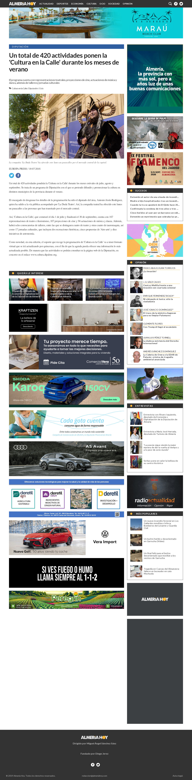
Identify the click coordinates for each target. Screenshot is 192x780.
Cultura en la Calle (19, 88)
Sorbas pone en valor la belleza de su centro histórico (161, 461)
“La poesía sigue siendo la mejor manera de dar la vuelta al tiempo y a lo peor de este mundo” (161, 447)
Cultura (92, 3)
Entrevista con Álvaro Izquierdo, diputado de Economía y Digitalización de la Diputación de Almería (160, 418)
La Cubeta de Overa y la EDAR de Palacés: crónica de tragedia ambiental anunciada (160, 357)
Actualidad (46, 3)
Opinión (127, 3)
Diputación (33, 88)
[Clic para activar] (170, 3)
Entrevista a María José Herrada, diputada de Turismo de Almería (160, 432)
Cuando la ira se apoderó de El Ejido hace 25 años (156, 205)
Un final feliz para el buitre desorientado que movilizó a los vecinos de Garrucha (160, 555)
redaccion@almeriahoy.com (94, 775)
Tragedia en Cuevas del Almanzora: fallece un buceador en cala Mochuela (162, 571)
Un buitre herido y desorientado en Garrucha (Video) (160, 540)
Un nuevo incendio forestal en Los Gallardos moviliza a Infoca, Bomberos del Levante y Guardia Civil (161, 524)
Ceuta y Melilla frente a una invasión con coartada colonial (159, 286)
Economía (77, 3)
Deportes (62, 3)
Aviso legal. (178, 775)
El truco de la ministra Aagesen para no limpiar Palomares (159, 314)
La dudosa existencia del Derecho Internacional (161, 342)
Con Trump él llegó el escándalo (160, 327)
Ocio (102, 3)
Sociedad (114, 3)
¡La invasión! (149, 271)
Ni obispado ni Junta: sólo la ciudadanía (158, 300)
